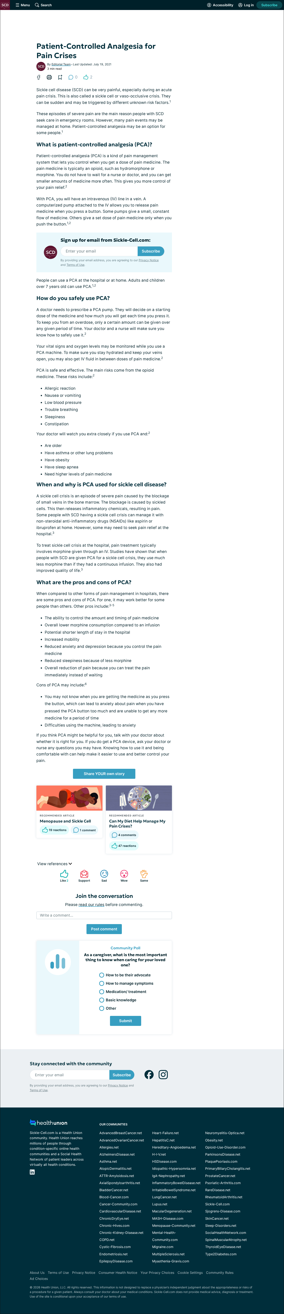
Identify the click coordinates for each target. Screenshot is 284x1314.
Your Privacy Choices (157, 1272)
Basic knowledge (121, 1000)
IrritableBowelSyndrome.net (174, 1190)
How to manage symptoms (129, 983)
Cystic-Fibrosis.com (115, 1247)
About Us (37, 1272)
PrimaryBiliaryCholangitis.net (227, 1168)
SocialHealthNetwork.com (225, 1233)
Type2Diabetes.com (221, 1254)
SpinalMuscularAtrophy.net (226, 1240)
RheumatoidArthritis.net (223, 1197)
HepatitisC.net (163, 1140)
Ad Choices (39, 1279)
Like (62, 876)
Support (83, 876)
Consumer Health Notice (118, 1272)
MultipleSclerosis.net (168, 1254)
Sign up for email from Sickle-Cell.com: (106, 240)
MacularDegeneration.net (172, 1211)
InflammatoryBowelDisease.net (176, 1183)
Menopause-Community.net (173, 1225)
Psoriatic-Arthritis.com (223, 1183)
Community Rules (219, 1272)
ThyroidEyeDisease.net (223, 1247)
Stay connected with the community (71, 1063)
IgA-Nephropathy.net (168, 1176)
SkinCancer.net (217, 1218)
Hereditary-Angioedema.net (174, 1147)
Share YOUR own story (104, 773)
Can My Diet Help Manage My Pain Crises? (137, 824)
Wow (122, 876)
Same (142, 876)
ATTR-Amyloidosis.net (116, 1176)
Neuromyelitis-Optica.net (224, 1133)
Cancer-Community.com (118, 1204)
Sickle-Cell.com (217, 1204)
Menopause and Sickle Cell (65, 821)
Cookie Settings (190, 1272)
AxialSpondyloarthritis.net (119, 1183)
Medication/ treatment (126, 991)
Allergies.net (109, 1147)
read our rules (91, 904)
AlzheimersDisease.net (117, 1154)
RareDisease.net (217, 1190)
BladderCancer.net (113, 1190)
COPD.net (107, 1240)
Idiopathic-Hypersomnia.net (174, 1168)
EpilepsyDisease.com (116, 1261)
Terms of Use (75, 264)
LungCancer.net (164, 1197)
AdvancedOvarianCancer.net (121, 1140)
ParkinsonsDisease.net (222, 1154)
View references (53, 863)
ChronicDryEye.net (114, 1218)
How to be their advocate (128, 975)
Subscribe (269, 5)
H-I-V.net (159, 1154)
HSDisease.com (164, 1161)
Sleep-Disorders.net (220, 1225)
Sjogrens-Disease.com (222, 1211)
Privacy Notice (149, 260)
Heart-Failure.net (165, 1133)
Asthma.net (108, 1161)
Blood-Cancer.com (114, 1197)
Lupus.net (159, 1204)
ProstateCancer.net (220, 1176)
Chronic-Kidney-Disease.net (121, 1233)
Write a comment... (56, 915)
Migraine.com (162, 1247)
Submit (125, 1021)
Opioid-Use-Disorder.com (225, 1147)
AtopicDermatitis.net (115, 1168)
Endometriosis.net (113, 1254)
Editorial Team (61, 64)
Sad (101, 876)
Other (111, 1008)
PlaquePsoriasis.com (221, 1161)
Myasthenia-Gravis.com (170, 1261)
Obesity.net (214, 1140)
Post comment (104, 929)
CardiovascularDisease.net (120, 1211)
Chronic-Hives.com (114, 1225)
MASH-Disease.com (167, 1218)
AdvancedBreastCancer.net (120, 1133)
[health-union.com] (48, 1124)
